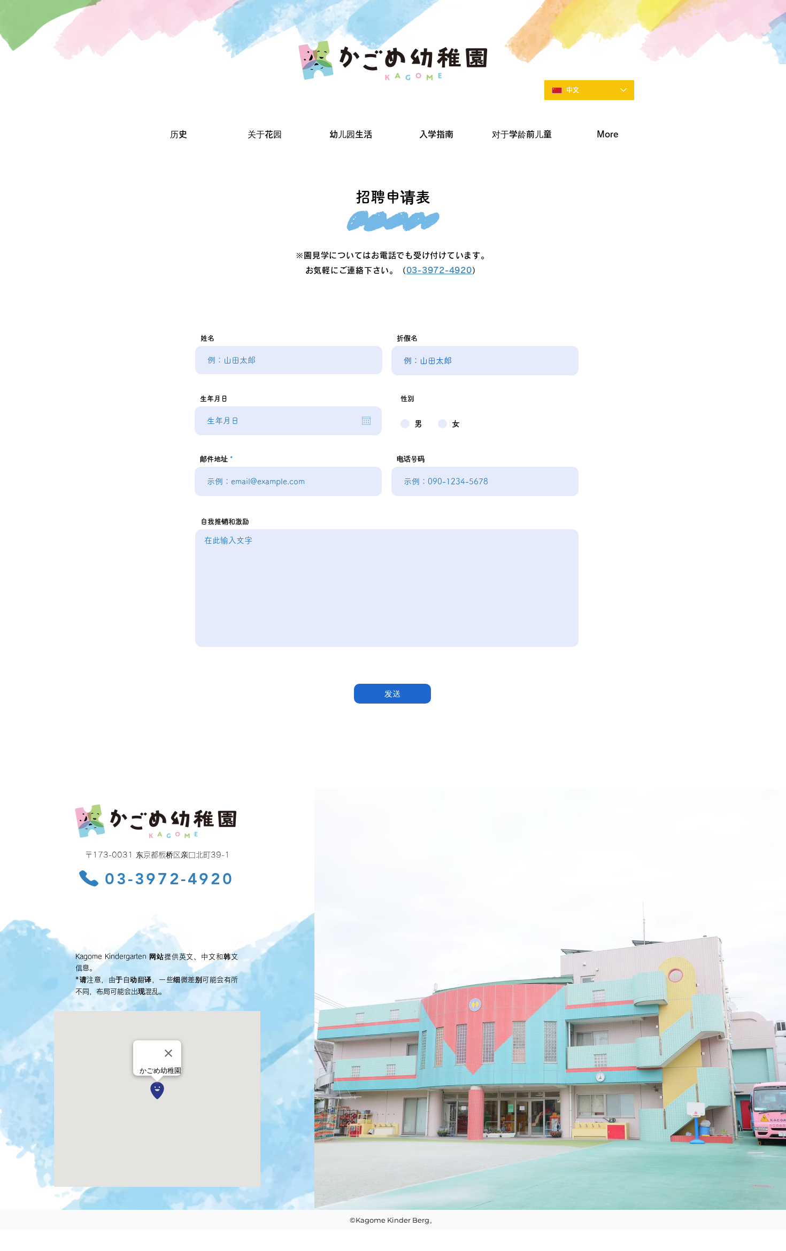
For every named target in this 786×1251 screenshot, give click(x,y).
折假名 (407, 338)
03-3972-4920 (439, 270)
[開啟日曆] (366, 420)
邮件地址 (214, 458)
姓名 (207, 338)
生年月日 (214, 398)
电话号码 (411, 458)
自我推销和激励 (225, 521)
